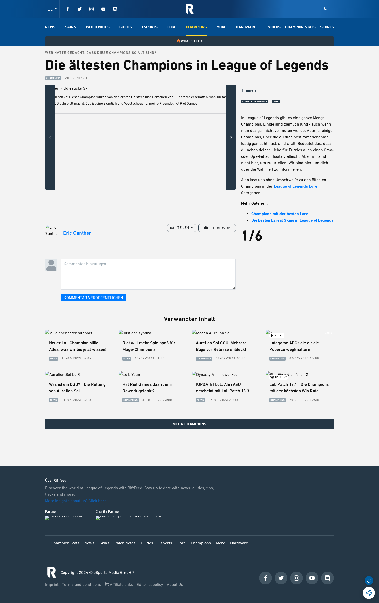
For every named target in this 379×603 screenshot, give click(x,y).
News (50, 27)
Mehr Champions (189, 424)
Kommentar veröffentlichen (93, 297)
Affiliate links (121, 584)
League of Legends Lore (295, 186)
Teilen (183, 228)
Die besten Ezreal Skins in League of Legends (292, 220)
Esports (150, 27)
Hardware (246, 27)
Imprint (52, 584)
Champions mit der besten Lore (279, 213)
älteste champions (254, 101)
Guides (125, 27)
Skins (70, 27)
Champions (196, 27)
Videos (274, 27)
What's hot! (191, 41)
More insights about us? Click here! (77, 500)
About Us (175, 584)
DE (51, 9)
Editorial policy (150, 584)
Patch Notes (98, 27)
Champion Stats (300, 27)
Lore (171, 27)
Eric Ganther (77, 233)
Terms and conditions (82, 584)
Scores (327, 27)
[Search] (325, 9)
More (221, 27)
